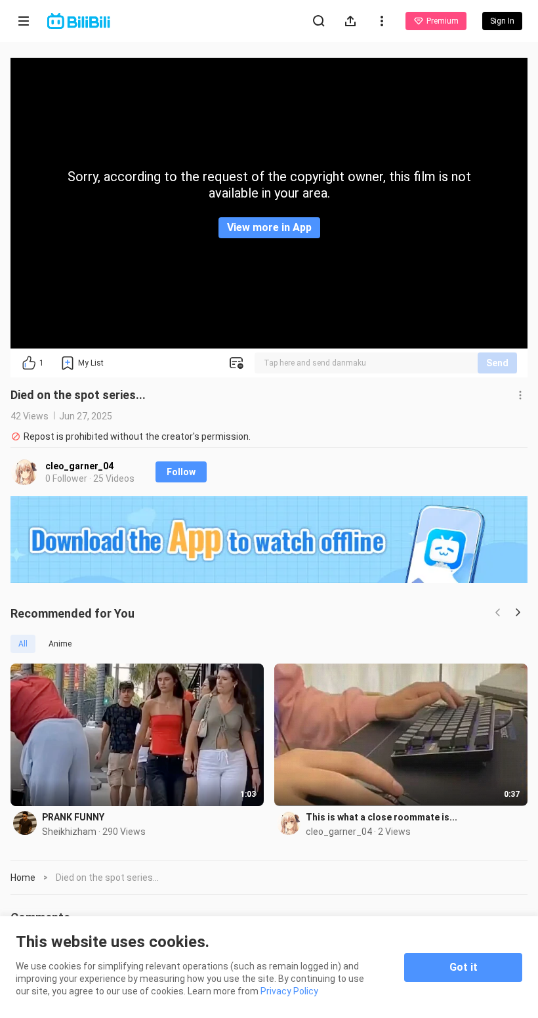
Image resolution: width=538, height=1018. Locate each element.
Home (22, 877)
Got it (463, 967)
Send (497, 363)
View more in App (269, 227)
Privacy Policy (289, 991)
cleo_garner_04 (79, 466)
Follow (181, 472)
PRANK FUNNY (73, 817)
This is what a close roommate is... (381, 817)
